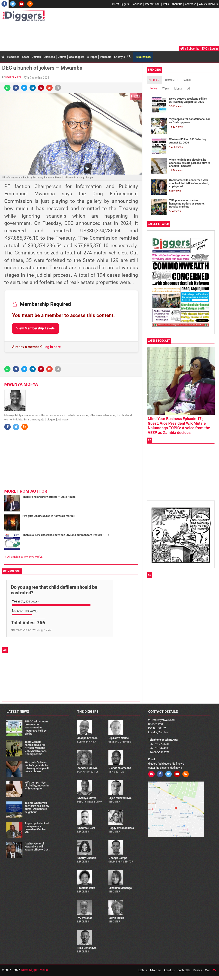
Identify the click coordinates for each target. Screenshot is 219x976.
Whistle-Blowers (208, 4)
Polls (166, 4)
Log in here (52, 347)
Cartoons (137, 4)
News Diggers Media (34, 970)
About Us (177, 4)
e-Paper (92, 56)
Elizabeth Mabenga (120, 887)
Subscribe (193, 49)
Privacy (197, 970)
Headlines (13, 56)
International (152, 4)
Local (25, 56)
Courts (62, 56)
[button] (7, 88)
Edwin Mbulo (116, 917)
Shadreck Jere (86, 828)
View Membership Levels (35, 328)
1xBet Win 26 (143, 56)
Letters (142, 970)
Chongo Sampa (118, 857)
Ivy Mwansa (84, 917)
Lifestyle (119, 56)
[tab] (154, 80)
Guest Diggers (120, 4)
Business (49, 56)
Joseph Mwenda (87, 738)
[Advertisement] (80, 34)
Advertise (190, 4)
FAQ (204, 49)
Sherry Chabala (86, 857)
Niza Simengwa (86, 947)
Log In (214, 49)
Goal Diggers (76, 56)
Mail (207, 970)
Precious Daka (86, 887)
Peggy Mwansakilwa (121, 828)
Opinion (36, 56)
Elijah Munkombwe (120, 798)
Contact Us (184, 970)
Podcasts (105, 56)
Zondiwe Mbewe (87, 768)
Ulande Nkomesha (120, 768)
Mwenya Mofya (13, 76)
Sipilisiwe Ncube (119, 738)
